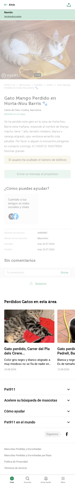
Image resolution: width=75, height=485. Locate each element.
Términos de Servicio (15, 468)
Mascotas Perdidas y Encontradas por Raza (27, 455)
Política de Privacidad (16, 461)
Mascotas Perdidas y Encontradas (22, 449)
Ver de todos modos (12, 16)
